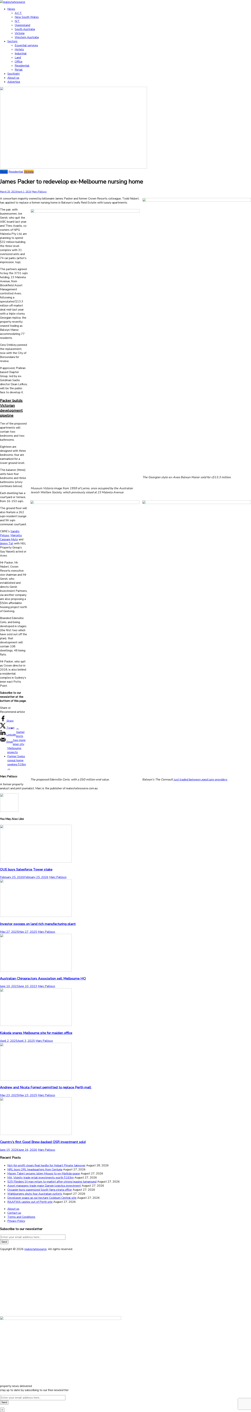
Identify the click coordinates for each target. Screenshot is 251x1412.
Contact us (14, 1213)
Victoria (19, 33)
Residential (22, 66)
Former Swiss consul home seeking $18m (16, 762)
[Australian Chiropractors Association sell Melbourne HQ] (36, 971)
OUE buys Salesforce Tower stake (26, 869)
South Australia (25, 29)
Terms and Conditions (21, 1217)
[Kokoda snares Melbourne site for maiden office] (36, 1025)
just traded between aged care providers (200, 780)
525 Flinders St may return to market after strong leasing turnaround (51, 1182)
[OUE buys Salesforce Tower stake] (36, 862)
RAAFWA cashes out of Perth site (30, 1202)
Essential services (26, 45)
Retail (19, 70)
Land (18, 58)
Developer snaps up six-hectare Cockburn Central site (41, 1198)
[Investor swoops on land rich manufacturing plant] (36, 916)
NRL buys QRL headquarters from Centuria (34, 1169)
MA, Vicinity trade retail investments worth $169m (40, 1178)
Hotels (19, 49)
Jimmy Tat (6, 543)
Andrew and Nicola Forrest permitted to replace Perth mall (45, 1087)
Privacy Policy (16, 1221)
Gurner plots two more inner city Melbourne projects (16, 740)
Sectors (12, 41)
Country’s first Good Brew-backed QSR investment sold (43, 1142)
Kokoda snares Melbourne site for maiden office (36, 1033)
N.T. (17, 21)
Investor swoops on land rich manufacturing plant (38, 923)
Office (18, 62)
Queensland (22, 25)
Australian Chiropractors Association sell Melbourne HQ (43, 978)
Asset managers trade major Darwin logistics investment (44, 1186)
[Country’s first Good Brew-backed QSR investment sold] (36, 1134)
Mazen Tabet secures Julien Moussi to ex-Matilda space (43, 1174)
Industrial (21, 53)
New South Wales (27, 17)
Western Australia (27, 37)
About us (13, 78)
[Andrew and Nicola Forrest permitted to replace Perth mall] (36, 1080)
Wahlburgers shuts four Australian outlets (34, 1194)
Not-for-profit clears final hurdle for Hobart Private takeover (46, 1165)
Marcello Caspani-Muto (11, 537)
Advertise (13, 82)
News (11, 9)
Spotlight (13, 74)
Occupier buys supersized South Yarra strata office (39, 1190)
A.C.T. (18, 13)
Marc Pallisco (39, 191)
